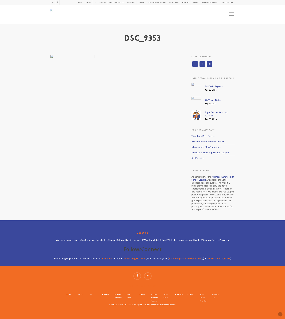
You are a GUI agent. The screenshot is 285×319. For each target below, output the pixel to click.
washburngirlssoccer (135, 258)
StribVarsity (197, 158)
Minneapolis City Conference (206, 147)
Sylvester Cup (227, 2)
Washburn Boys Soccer (203, 136)
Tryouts (141, 2)
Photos (195, 2)
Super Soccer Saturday (210, 2)
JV (95, 2)
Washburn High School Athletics (207, 141)
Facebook (107, 258)
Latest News (174, 2)
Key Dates (131, 2)
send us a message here (218, 258)
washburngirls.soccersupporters (185, 258)
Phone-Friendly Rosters (157, 2)
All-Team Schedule (116, 2)
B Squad (102, 2)
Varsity (88, 2)
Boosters (185, 2)
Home (80, 2)
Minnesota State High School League (210, 152)
